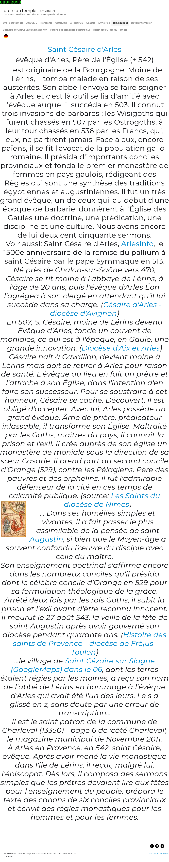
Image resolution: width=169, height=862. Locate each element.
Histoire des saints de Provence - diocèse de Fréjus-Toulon (89, 643)
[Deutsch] (6, 36)
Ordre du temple (13, 22)
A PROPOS (76, 22)
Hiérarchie (46, 22)
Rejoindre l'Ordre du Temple (110, 29)
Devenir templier (141, 22)
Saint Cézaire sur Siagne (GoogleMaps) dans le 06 (83, 665)
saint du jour (120, 22)
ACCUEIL (31, 22)
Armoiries (104, 22)
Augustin (46, 539)
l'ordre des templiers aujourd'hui (70, 29)
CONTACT (61, 22)
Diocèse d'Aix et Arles (121, 347)
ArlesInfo (137, 243)
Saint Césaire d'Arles (84, 49)
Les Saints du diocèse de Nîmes (112, 500)
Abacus (90, 22)
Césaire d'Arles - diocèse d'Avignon (106, 309)
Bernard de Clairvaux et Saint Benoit (25, 29)
